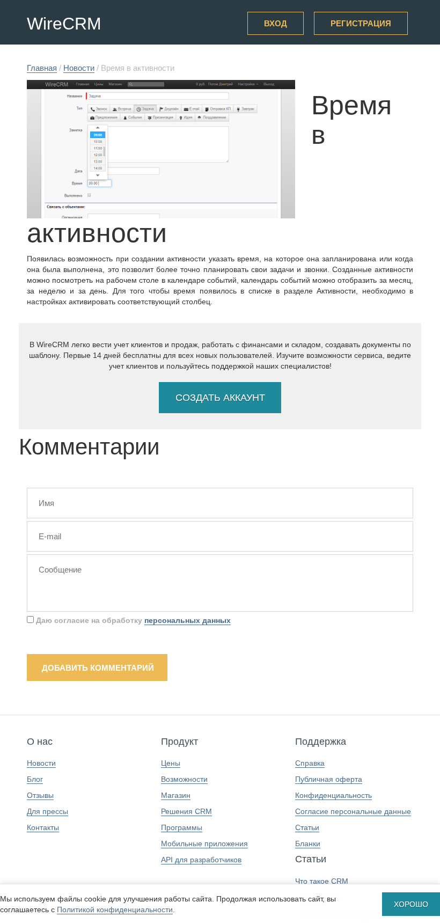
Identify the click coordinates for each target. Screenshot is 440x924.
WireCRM (64, 23)
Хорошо (411, 904)
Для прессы (47, 811)
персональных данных (187, 620)
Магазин (175, 795)
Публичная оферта (328, 779)
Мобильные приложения (204, 843)
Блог (35, 779)
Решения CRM (186, 811)
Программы (181, 827)
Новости (41, 763)
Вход (275, 23)
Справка (310, 763)
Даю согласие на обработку (132, 620)
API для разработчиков (201, 859)
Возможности (184, 779)
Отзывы (40, 795)
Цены (170, 763)
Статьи (307, 827)
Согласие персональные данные (353, 811)
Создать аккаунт (220, 397)
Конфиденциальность (333, 795)
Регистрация (361, 23)
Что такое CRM (321, 881)
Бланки (307, 843)
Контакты (43, 827)
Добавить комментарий (98, 667)
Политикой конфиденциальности (115, 909)
